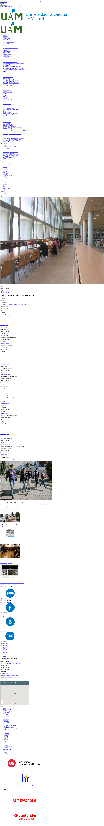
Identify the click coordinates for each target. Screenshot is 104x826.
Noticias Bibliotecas (6, 652)
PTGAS (10, 6)
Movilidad (5, 91)
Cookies (4, 750)
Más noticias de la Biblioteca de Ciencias (8, 584)
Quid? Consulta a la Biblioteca (6, 602)
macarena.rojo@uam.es (4, 434)
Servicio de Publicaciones (8, 77)
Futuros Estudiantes (15, 6)
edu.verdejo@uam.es (4, 454)
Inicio (1, 290)
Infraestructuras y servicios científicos (10, 62)
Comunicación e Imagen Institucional (12, 728)
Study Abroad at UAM (7, 92)
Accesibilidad (5, 753)
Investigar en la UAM (7, 54)
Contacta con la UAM (7, 104)
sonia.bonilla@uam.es (4, 335)
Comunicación (5, 97)
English (1, 4)
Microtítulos (5, 50)
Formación (2, 616)
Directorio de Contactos (9, 727)
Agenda (4, 87)
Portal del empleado (6, 712)
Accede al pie (27, 1)
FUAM (6, 739)
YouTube (4, 653)
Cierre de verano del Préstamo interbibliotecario (9, 543)
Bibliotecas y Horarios (13, 304)
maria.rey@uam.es (4, 413)
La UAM (4, 40)
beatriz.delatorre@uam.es (5, 374)
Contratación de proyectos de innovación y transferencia (13, 69)
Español (2, 3)
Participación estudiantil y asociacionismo (11, 83)
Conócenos (5, 93)
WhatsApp (5, 647)
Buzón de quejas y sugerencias (6, 677)
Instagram (5, 649)
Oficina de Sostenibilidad (7, 85)
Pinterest (4, 656)
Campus (4, 73)
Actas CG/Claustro (6, 711)
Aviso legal (5, 752)
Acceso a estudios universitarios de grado (11, 43)
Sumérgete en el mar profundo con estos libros (9, 526)
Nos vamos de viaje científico (6, 563)
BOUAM (5, 710)
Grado (4, 44)
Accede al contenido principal (36, 1)
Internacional (5, 39)
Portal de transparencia (7, 709)
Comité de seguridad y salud (8, 84)
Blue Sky (4, 648)
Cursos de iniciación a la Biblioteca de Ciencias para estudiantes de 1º (13, 506)
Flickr (4, 654)
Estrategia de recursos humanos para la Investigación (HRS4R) (15, 63)
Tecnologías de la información (11, 730)
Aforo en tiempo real (4, 304)
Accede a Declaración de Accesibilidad (7, 1)
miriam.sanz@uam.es (4, 314)
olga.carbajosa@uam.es (4, 364)
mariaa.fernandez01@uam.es (5, 384)
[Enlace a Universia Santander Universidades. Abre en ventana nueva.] (25, 824)
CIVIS (1, 2)
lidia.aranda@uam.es (4, 325)
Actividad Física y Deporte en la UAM (10, 80)
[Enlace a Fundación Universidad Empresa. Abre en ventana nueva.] (25, 771)
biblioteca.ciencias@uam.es (9, 675)
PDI (5, 6)
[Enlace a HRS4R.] (25, 787)
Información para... (4, 5)
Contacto (4, 751)
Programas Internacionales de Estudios (10, 48)
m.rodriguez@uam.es (4, 423)
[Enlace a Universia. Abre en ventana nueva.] (25, 808)
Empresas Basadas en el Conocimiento (10, 70)
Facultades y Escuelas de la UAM (9, 74)
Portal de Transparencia (7, 101)
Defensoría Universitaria (7, 714)
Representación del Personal (8, 81)
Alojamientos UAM (6, 78)
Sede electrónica (6, 708)
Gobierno (4, 96)
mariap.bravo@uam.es (4, 343)
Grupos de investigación (7, 56)
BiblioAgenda (3, 631)
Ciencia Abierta (6, 65)
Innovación (5, 37)
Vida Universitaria (6, 38)
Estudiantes (2, 6)
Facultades (7, 733)
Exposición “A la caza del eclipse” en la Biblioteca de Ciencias (12, 583)
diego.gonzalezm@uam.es (5, 395)
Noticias (4, 86)
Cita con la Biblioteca (17, 663)
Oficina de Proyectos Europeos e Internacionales (12, 66)
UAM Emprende (6, 71)
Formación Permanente (7, 46)
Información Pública (7, 102)
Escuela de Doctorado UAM (8, 49)
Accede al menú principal (20, 1)
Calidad (4, 100)
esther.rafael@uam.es (4, 403)
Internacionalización (7, 90)
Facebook (5, 651)
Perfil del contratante (9, 729)
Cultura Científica (6, 64)
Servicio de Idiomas (6, 52)
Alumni (20, 6)
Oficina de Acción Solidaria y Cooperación (11, 82)
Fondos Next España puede (8, 57)
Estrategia (5, 98)
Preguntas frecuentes (4, 645)
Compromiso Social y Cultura (8, 99)
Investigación (5, 36)
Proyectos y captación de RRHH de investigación (12, 59)
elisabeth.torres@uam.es (5, 444)
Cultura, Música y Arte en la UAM (9, 79)
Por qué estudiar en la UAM (8, 42)
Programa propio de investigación (9, 58)
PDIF (7, 6)
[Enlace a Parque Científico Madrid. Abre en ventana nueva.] (8, 791)
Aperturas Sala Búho (22, 304)
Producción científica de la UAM (9, 61)
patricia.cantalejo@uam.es (5, 353)
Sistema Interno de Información (11, 725)
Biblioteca (5, 2)
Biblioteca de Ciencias (4, 292)
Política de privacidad (7, 749)
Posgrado (4, 45)
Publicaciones (8, 738)
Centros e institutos (6, 55)
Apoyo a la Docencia (7, 51)
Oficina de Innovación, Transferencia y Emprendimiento (13, 68)
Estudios (4, 35)
